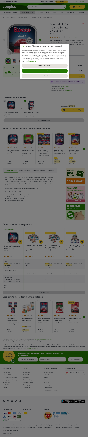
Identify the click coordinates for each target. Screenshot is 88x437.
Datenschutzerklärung (30, 61)
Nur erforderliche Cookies (44, 76)
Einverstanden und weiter (44, 71)
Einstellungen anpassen (44, 65)
